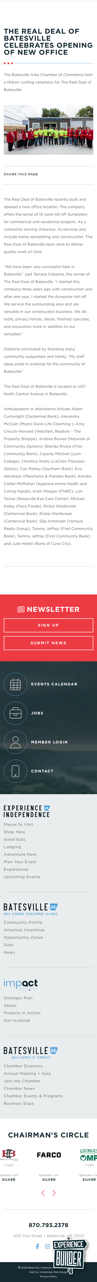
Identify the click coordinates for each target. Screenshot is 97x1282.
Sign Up (48, 625)
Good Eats (14, 839)
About (10, 1005)
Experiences (16, 869)
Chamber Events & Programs (33, 1096)
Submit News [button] (49, 643)
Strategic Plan (18, 998)
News (9, 952)
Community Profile (23, 922)
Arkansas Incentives (24, 930)
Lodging (12, 847)
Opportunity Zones (23, 937)
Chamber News (19, 1088)
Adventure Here (20, 854)
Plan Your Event (20, 862)
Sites (9, 945)
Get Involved (17, 1020)
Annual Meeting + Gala (27, 1073)
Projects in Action (22, 1013)
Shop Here (14, 832)
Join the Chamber (22, 1081)
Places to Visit (18, 824)
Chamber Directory (23, 1066)
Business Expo (19, 1103)
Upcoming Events (22, 877)
